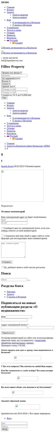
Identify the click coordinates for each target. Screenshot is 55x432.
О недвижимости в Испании (26, 22)
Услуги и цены (14, 30)
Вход (9, 418)
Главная (10, 7)
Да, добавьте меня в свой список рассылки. (25, 267)
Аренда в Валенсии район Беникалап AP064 (28, 146)
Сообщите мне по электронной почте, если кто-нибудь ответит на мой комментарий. (25, 229)
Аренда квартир (20, 15)
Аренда (10, 12)
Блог (9, 20)
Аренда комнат (19, 17)
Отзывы (11, 33)
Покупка (11, 292)
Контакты (11, 38)
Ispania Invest (7, 166)
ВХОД (4, 429)
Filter (4, 98)
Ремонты (11, 35)
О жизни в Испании (22, 25)
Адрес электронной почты (14, 325)
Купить (10, 10)
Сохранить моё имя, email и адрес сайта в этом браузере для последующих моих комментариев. (25, 237)
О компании (13, 27)
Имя (3, 316)
